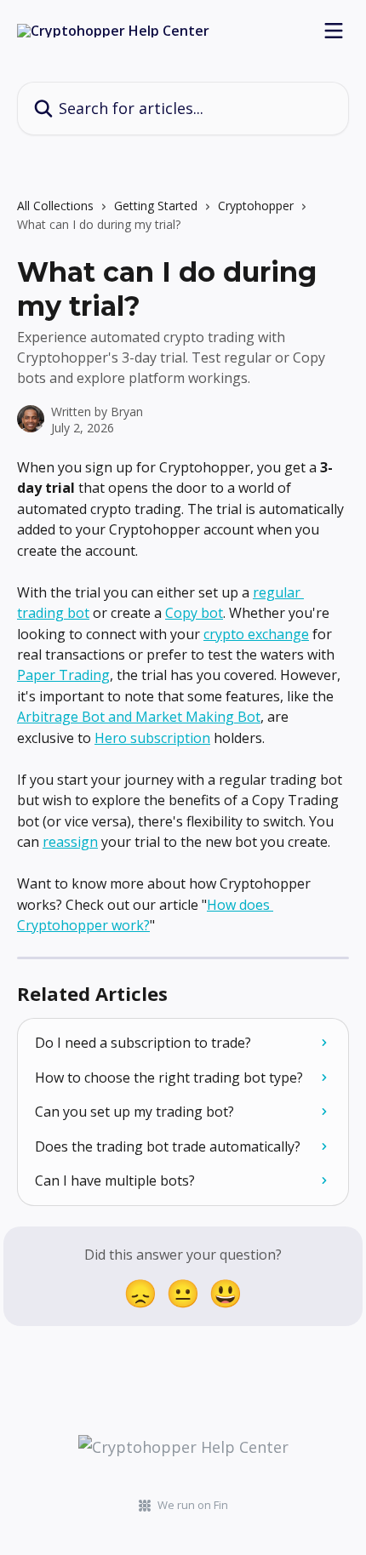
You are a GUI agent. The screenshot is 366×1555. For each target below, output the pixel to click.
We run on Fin (192, 1504)
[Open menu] (333, 30)
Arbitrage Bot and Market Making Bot (138, 716)
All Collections (55, 205)
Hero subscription (152, 738)
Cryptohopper (256, 205)
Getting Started (155, 205)
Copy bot (194, 612)
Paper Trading (63, 675)
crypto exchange (256, 634)
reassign (70, 841)
